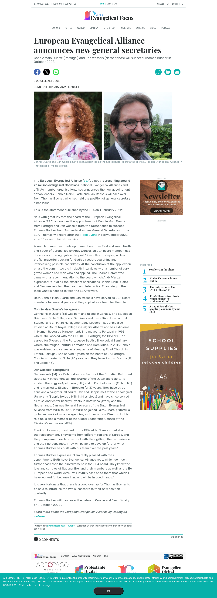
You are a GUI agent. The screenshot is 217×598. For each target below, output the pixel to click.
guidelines (177, 536)
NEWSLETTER (163, 4)
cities (68, 28)
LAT (115, 4)
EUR (102, 4)
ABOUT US (57, 4)
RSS (106, 556)
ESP (108, 4)
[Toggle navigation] (37, 28)
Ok (108, 591)
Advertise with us (81, 556)
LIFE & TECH (110, 28)
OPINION (94, 28)
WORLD (81, 28)
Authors (97, 556)
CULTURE (126, 28)
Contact (65, 556)
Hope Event (88, 235)
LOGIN (175, 4)
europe (71, 525)
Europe (56, 28)
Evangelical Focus (47, 80)
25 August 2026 (41, 4)
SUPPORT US (70, 4)
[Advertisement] (162, 242)
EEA (86, 180)
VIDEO (153, 28)
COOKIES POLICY (12, 585)
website (39, 516)
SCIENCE (140, 28)
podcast (166, 28)
